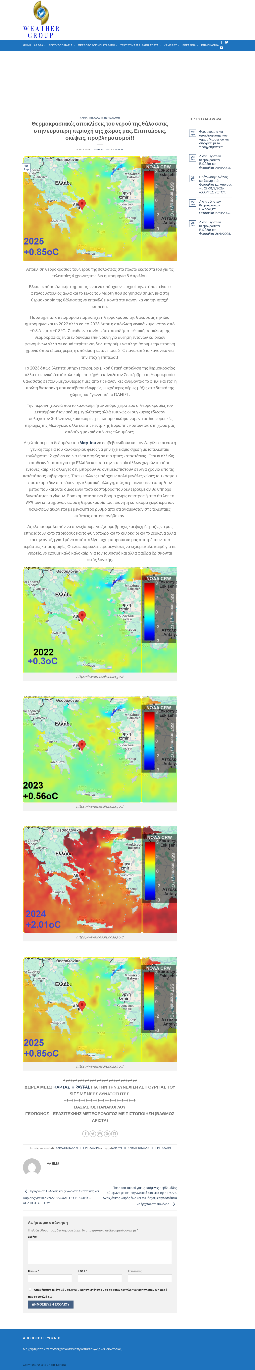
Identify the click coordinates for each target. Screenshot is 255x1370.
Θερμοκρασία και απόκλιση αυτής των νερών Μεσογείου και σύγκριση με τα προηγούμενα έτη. (214, 139)
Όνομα (33, 1271)
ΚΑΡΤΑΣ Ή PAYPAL (71, 1086)
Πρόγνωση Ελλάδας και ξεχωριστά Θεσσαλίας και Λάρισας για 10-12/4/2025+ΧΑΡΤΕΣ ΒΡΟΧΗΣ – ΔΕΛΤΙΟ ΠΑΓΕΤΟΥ (61, 1197)
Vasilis (119, 149)
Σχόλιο (33, 1236)
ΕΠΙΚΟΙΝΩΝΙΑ (210, 45)
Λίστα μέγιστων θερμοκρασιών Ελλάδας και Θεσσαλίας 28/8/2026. (215, 161)
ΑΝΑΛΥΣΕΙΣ (119, 1148)
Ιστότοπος (135, 1271)
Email (82, 1271)
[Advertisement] (127, 81)
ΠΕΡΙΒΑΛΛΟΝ (112, 117)
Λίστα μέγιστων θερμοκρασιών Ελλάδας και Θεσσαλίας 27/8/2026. (215, 207)
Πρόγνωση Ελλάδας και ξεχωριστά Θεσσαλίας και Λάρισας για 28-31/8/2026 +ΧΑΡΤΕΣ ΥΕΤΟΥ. (215, 184)
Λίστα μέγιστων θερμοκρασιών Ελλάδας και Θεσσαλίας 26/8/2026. (215, 228)
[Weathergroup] (65, 20)
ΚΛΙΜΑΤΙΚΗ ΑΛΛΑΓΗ (91, 117)
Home (27, 45)
